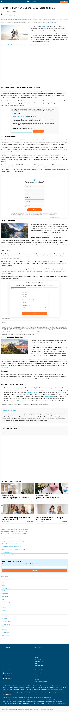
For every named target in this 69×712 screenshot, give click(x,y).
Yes (5, 431)
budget (22, 247)
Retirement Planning (16, 4)
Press (35, 663)
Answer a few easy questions (20, 116)
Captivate (36, 657)
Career (3, 585)
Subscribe (34, 570)
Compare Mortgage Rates (8, 555)
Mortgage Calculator (7, 552)
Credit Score (5, 593)
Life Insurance (5, 616)
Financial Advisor (6, 604)
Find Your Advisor (38, 131)
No (5, 433)
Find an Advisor (64, 1)
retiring (43, 26)
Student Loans (5, 635)
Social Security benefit (9, 359)
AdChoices (36, 677)
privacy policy (44, 709)
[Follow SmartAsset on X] (3, 676)
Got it (62, 709)
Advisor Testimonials (38, 661)
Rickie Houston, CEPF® (9, 410)
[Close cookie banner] (67, 707)
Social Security (33, 95)
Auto (3, 582)
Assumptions (4, 322)
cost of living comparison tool (21, 401)
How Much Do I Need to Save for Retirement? (13, 549)
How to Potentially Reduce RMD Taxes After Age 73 (14, 531)
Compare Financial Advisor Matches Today (13, 541)
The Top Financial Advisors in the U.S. (11, 546)
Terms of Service (38, 672)
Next (34, 209)
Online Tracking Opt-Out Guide (41, 681)
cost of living (4, 378)
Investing (4, 613)
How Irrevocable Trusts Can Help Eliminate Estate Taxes (15, 533)
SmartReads (3, 4)
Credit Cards (5, 591)
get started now (49, 396)
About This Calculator (6, 318)
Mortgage (4, 618)
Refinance (4, 627)
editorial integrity (14, 19)
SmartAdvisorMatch (38, 665)
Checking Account (6, 588)
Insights (4, 607)
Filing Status (25, 305)
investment (41, 378)
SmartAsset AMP (38, 659)
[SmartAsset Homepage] (32, 1)
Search (35, 650)
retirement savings (56, 390)
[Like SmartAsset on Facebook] (3, 673)
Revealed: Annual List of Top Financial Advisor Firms (14, 529)
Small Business (5, 632)
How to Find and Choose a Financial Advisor (13, 543)
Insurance (4, 610)
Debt (3, 599)
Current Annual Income (27, 299)
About (35, 653)
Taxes (3, 638)
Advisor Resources (6, 579)
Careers (4, 653)
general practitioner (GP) (47, 261)
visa (66, 361)
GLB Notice (36, 679)
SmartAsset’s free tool (32, 392)
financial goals (4, 367)
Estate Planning (6, 602)
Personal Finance (6, 621)
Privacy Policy (37, 674)
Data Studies (5, 596)
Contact (4, 650)
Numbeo (21, 93)
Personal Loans (6, 624)
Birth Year (24, 294)
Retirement (9, 4)
